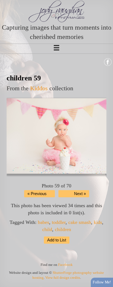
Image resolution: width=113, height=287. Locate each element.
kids (98, 222)
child (47, 229)
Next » (80, 194)
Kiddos (39, 88)
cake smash (79, 222)
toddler (59, 222)
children (63, 229)
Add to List (56, 240)
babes (43, 222)
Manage (106, 3)
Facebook (65, 265)
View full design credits (62, 277)
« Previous (37, 194)
